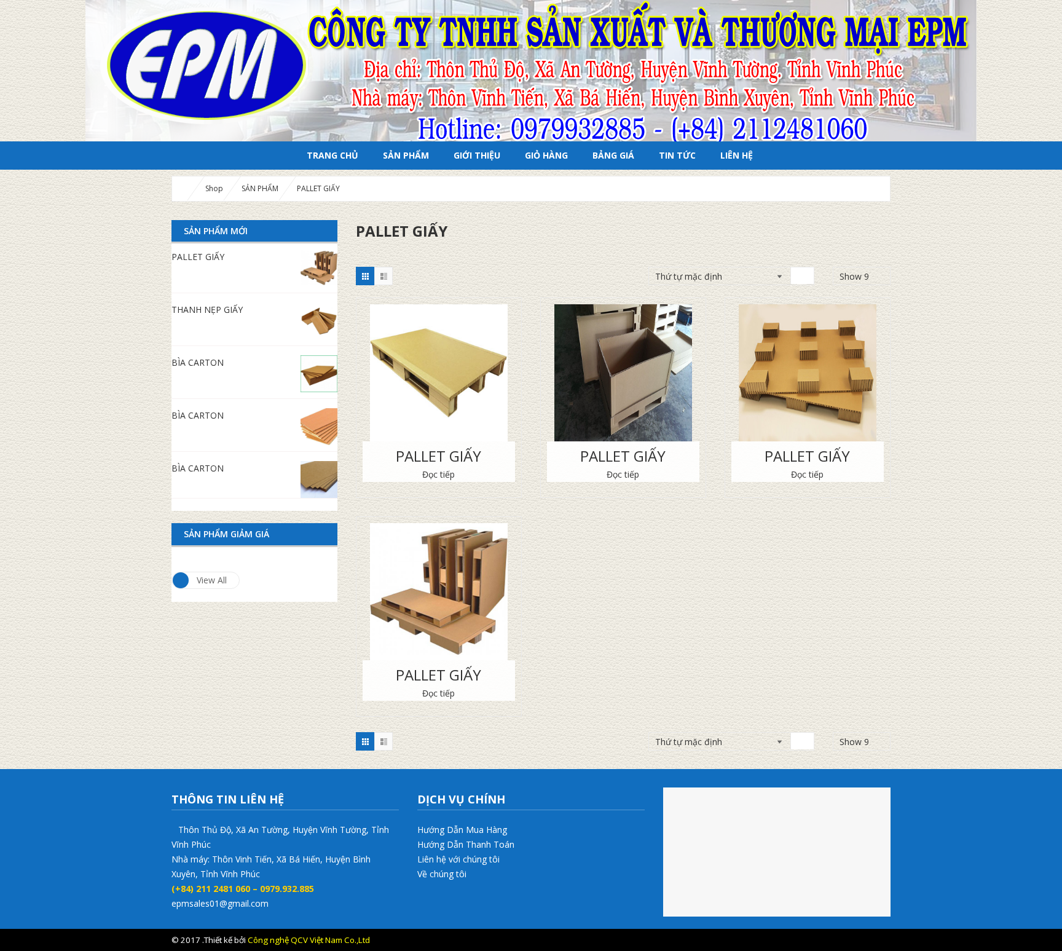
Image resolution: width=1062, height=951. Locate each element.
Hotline (848, 939)
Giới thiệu (477, 155)
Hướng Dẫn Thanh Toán (465, 844)
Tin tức (677, 155)
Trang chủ (332, 155)
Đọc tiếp (438, 474)
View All (212, 580)
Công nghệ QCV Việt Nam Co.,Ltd (309, 939)
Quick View (439, 358)
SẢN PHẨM (406, 155)
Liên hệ (736, 155)
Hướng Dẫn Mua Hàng (462, 829)
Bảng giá (613, 155)
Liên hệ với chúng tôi (458, 859)
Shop (214, 188)
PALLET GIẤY (438, 456)
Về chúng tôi (441, 874)
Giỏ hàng (546, 155)
